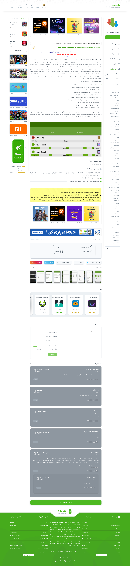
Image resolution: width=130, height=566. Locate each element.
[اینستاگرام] (55, 560)
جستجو (37, 7)
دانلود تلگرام (60, 551)
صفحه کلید (117, 158)
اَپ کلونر (117, 103)
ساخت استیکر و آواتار (114, 148)
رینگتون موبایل (116, 145)
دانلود (44, 60)
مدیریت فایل (116, 201)
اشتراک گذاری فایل (115, 108)
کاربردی (117, 174)
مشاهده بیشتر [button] (18, 50)
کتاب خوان (117, 177)
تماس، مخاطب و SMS (114, 135)
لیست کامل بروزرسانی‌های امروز (89, 517)
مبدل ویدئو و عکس (115, 190)
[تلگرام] (74, 560)
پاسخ (36, 379)
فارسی (118, 169)
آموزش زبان (116, 90)
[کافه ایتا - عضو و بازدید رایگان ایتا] (40, 25)
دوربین (117, 137)
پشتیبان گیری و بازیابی (114, 127)
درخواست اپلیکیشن (66, 262)
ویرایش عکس (116, 235)
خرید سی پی (44, 7)
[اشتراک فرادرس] (74, 213)
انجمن (32, 7)
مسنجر (118, 211)
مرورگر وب (117, 208)
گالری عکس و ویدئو (115, 179)
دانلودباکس (116, 37)
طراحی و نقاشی (116, 166)
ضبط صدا (117, 161)
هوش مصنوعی (116, 222)
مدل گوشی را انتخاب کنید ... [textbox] (51, 337)
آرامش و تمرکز (116, 84)
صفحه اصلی (98, 43)
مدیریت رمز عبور (116, 198)
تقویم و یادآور (116, 129)
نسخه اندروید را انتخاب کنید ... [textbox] (50, 341)
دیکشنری (117, 140)
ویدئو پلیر (117, 232)
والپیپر (118, 224)
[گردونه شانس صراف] (74, 25)
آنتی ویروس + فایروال (114, 95)
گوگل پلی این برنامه (96, 262)
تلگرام (51, 262)
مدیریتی (117, 203)
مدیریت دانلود (113, 70)
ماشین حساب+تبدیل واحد (113, 187)
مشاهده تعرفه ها (21, 171)
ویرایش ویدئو (116, 240)
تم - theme (116, 132)
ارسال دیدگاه (52, 354)
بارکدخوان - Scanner (114, 113)
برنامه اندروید (92, 43)
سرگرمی (117, 153)
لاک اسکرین (116, 182)
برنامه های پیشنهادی (115, 116)
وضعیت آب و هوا (115, 227)
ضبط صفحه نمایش (115, 164)
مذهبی (117, 206)
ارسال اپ (26, 7)
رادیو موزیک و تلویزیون (114, 142)
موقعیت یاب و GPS (115, 216)
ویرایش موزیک (116, 238)
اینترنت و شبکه (116, 111)
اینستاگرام (39, 262)
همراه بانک (117, 219)
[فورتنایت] (40, 213)
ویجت (118, 230)
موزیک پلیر (117, 214)
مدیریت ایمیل (116, 193)
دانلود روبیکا (53, 551)
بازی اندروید (76, 551)
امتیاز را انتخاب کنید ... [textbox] (52, 345)
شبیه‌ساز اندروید (116, 156)
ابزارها (118, 100)
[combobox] (45, 336)
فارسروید (42, 112)
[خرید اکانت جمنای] (57, 25)
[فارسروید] (65, 512)
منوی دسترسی (12, 7)
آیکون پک (117, 98)
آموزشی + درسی (115, 92)
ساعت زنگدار (116, 150)
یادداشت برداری (116, 243)
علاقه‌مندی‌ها (20, 7)
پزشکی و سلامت (115, 124)
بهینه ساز (117, 119)
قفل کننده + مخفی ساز (114, 172)
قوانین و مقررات (53, 350)
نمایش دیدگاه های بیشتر (66, 503)
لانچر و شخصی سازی (115, 185)
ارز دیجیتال (117, 106)
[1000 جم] (91, 25)
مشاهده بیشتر (103, 555)
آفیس (118, 87)
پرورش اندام (116, 121)
